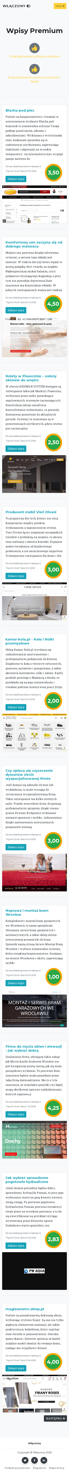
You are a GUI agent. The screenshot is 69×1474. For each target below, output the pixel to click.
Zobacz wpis (16, 179)
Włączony (15, 6)
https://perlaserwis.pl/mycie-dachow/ (34, 56)
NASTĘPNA (54, 1418)
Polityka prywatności (17, 1467)
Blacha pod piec (20, 110)
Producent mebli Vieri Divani (31, 512)
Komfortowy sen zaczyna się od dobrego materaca (34, 244)
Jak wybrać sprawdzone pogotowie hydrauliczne (27, 1180)
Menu (59, 6)
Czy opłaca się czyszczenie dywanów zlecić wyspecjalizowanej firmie (29, 775)
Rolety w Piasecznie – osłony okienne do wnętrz (31, 378)
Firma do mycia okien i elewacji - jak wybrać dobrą (34, 1048)
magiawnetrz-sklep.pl (25, 1309)
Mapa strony (56, 1467)
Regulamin (39, 1467)
